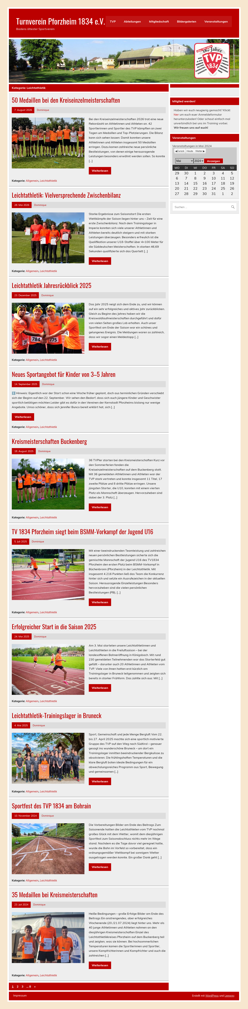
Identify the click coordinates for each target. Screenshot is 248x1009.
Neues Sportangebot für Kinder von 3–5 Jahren (63, 374)
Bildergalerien (186, 21)
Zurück (180, 151)
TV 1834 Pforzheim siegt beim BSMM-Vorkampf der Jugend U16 (82, 531)
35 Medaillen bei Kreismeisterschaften (54, 894)
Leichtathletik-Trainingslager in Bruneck (56, 715)
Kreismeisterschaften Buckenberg (49, 441)
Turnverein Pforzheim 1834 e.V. (60, 21)
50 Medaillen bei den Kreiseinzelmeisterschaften (66, 99)
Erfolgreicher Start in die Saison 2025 (54, 626)
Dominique (43, 109)
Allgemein (32, 180)
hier (176, 114)
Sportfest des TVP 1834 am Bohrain (51, 805)
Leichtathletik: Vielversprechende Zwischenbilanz (66, 195)
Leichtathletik (48, 180)
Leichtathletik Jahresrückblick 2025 (51, 285)
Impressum (20, 995)
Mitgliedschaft (159, 21)
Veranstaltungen (216, 21)
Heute (190, 151)
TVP (113, 21)
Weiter (198, 151)
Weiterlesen (100, 170)
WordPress (212, 995)
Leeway (229, 995)
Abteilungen (132, 21)
